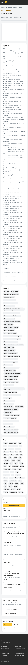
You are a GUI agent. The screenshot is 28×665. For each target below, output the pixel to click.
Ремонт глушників (8, 406)
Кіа (9, 466)
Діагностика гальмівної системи (12, 315)
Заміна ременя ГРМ (9, 347)
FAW (21, 454)
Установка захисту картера (11, 432)
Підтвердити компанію (10, 613)
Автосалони (18, 651)
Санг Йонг (6, 489)
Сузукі (18, 489)
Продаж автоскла (8, 385)
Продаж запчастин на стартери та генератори (12, 388)
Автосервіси (9, 7)
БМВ (10, 446)
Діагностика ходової (9, 318)
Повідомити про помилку (10, 609)
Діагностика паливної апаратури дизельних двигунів (12, 309)
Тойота (6, 492)
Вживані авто (7, 624)
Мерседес (6, 474)
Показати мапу (14, 32)
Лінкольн (6, 472)
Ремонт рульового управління (11, 415)
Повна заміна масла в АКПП (11, 376)
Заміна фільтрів (8, 364)
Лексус (14, 469)
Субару (13, 489)
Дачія (11, 451)
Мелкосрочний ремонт (10, 370)
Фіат (5, 457)
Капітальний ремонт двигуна (11, 367)
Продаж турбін (7, 398)
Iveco (16, 463)
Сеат (5, 486)
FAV (17, 454)
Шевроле (11, 449)
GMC (20, 457)
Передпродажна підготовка (11, 382)
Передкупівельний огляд (10, 379)
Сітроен (6, 451)
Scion (22, 483)
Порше (5, 480)
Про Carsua (4, 655)
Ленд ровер (7, 469)
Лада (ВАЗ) (15, 466)
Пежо (16, 477)
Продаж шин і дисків (9, 400)
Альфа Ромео (12, 443)
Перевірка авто (5, 653)
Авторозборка (14, 291)
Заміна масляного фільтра (10, 341)
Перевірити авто (18, 624)
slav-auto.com (6, 510)
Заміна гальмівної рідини (10, 362)
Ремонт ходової (8, 423)
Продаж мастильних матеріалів (12, 395)
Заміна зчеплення (8, 324)
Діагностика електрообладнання (12, 321)
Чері (5, 449)
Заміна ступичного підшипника (12, 356)
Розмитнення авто (19, 653)
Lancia (22, 466)
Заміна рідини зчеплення (10, 333)
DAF (20, 451)
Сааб (5, 483)
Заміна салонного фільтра (10, 353)
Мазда (17, 472)
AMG (20, 443)
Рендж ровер (13, 480)
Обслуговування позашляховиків (12, 373)
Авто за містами (5, 648)
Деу (16, 451)
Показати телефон (14, 505)
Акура (5, 443)
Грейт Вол (6, 460)
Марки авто (18, 646)
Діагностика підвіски (9, 305)
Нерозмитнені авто (20, 648)
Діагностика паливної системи (11, 313)
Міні (12, 474)
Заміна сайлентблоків (9, 350)
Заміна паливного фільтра (10, 359)
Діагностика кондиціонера (10, 302)
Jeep (5, 466)
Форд (10, 457)
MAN (12, 472)
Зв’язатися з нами (19, 655)
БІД (20, 446)
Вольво (21, 492)
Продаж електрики (8, 403)
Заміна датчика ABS (9, 330)
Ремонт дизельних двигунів (11, 409)
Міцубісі (18, 474)
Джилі (15, 457)
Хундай (19, 460)
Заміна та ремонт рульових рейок (12, 336)
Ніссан (5, 477)
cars (4, 2)
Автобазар (4, 646)
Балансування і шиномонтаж (11, 294)
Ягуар (21, 463)
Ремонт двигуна (19, 406)
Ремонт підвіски (8, 412)
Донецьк (15, 7)
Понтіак (22, 477)
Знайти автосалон (8, 628)
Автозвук (6, 291)
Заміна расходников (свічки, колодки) (13, 344)
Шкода (10, 486)
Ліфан (19, 469)
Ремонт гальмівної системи (11, 421)
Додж (12, 454)
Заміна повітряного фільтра (11, 327)
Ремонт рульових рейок (10, 418)
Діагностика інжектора (9, 300)
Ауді (5, 446)
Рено (20, 480)
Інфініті (6, 463)
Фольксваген (13, 492)
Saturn (16, 483)
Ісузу (11, 463)
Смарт (16, 486)
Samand (11, 483)
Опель (11, 477)
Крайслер (18, 449)
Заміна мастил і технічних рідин (12, 338)
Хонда (13, 460)
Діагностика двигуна (9, 297)
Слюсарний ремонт (9, 426)
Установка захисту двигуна (11, 429)
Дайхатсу (6, 454)
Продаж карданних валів (10, 392)
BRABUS (15, 446)
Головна (3, 7)
